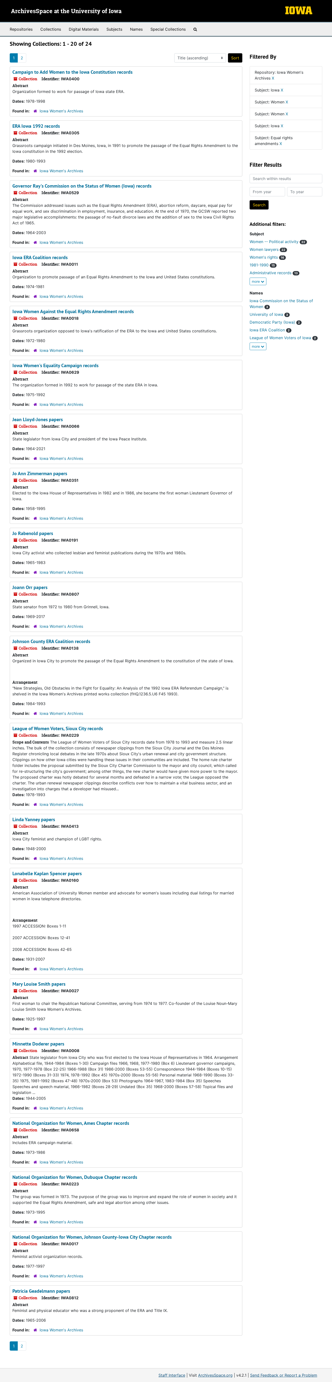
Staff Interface (171, 1375)
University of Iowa (269, 314)
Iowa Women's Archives (61, 111)
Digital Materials (84, 29)
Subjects (114, 29)
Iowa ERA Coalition (270, 329)
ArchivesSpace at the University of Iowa (66, 11)
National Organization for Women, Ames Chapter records (70, 1123)
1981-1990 (262, 265)
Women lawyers (267, 249)
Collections (50, 29)
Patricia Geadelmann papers (41, 1291)
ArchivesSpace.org (215, 1375)
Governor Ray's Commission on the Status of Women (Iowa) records (81, 186)
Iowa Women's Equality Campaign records (55, 365)
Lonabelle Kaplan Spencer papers (47, 873)
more (256, 281)
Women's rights (267, 257)
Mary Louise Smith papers (38, 984)
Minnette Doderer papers (38, 1044)
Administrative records (274, 272)
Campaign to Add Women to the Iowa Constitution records (72, 72)
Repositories (21, 29)
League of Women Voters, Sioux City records (57, 728)
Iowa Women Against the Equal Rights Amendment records (73, 311)
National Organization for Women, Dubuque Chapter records (74, 1177)
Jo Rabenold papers (32, 533)
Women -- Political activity (277, 241)
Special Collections (168, 29)
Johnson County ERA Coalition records (51, 641)
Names (136, 29)
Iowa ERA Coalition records (40, 257)
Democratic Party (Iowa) (275, 322)
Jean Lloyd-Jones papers (37, 419)
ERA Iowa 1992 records (36, 126)
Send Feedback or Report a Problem (283, 1375)
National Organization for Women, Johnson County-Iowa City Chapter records (92, 1237)
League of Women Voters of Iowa (283, 337)
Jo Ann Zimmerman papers (39, 473)
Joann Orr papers (29, 587)
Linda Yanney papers (33, 819)
